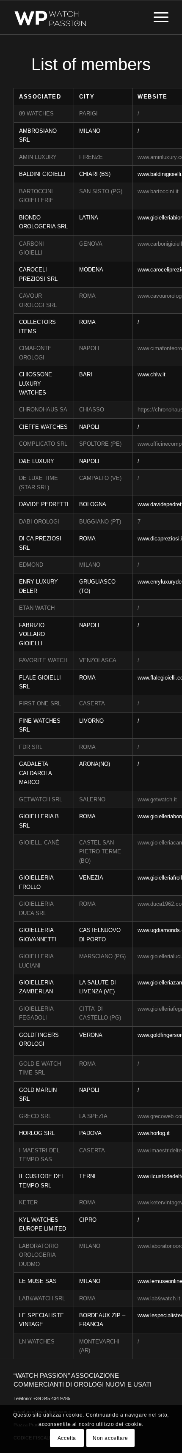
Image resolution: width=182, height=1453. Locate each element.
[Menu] (156, 17)
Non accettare (110, 1438)
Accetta (67, 1438)
